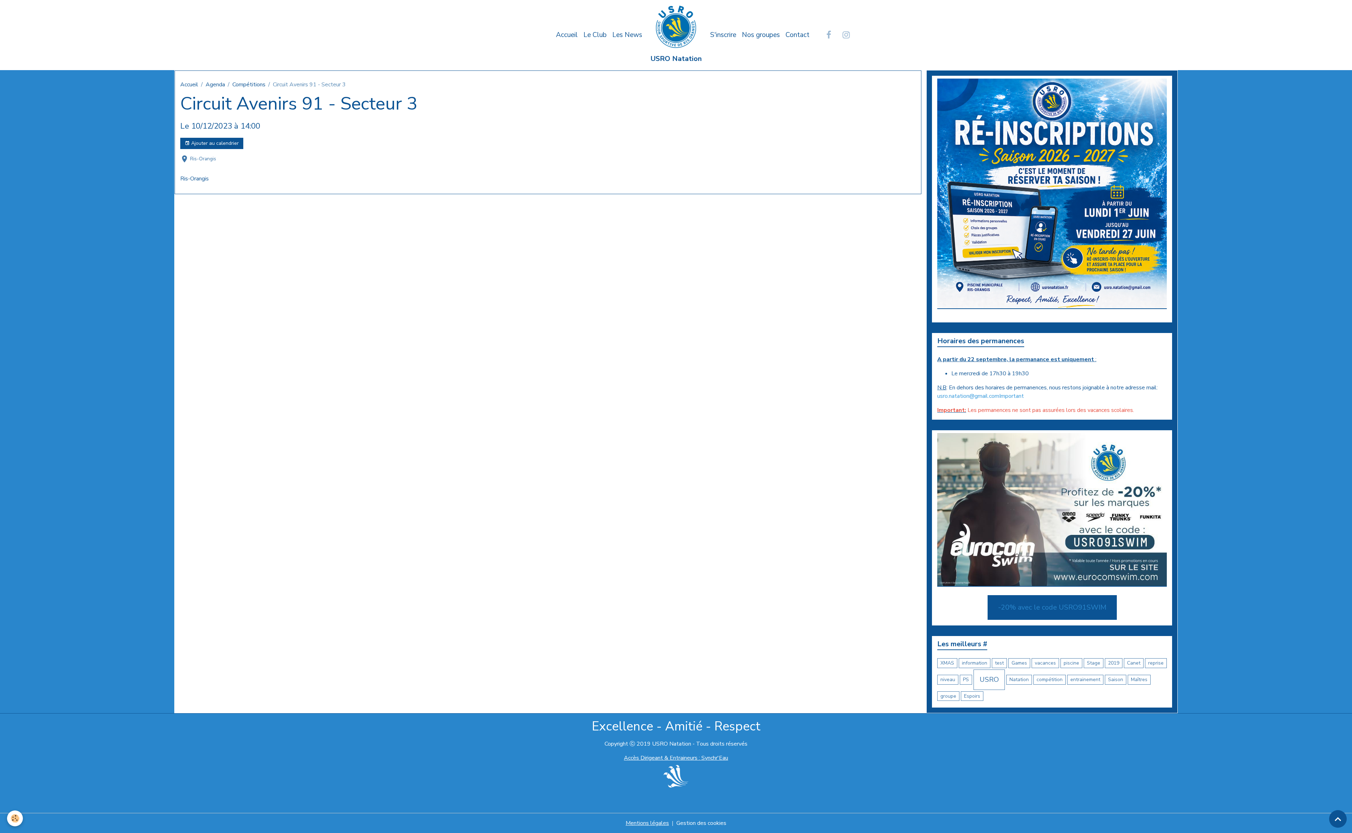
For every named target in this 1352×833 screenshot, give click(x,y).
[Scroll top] (1338, 819)
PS (966, 679)
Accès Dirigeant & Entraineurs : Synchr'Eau (676, 758)
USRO (989, 679)
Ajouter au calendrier (214, 143)
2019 (1113, 663)
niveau (947, 679)
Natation (1019, 679)
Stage (1093, 663)
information (974, 663)
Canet (1133, 663)
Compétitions (248, 84)
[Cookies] (15, 818)
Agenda (215, 84)
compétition (1050, 679)
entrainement (1085, 679)
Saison (1115, 679)
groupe (948, 696)
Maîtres (1139, 679)
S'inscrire (723, 34)
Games (1019, 663)
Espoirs (972, 696)
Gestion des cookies (701, 823)
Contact (797, 34)
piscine (1071, 663)
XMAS (947, 663)
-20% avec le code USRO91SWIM (1052, 607)
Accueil (567, 34)
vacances (1045, 663)
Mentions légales (647, 823)
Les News (627, 34)
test (999, 663)
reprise (1156, 663)
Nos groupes (761, 34)
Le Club (595, 34)
